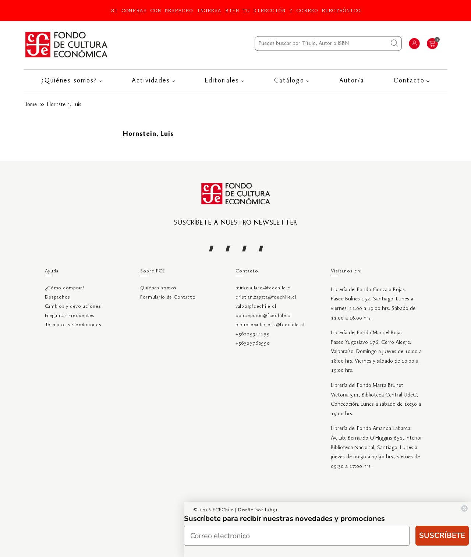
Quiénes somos (158, 288)
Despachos (57, 297)
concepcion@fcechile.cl (264, 315)
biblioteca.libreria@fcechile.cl (270, 325)
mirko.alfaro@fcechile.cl (263, 288)
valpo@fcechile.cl (256, 306)
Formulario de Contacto (168, 297)
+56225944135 (253, 334)
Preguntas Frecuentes (70, 315)
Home (30, 104)
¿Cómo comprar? (65, 288)
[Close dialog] (464, 508)
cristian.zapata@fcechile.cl (266, 297)
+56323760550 (253, 343)
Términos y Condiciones (73, 325)
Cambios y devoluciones (73, 306)
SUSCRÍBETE (442, 535)
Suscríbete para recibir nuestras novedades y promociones (284, 518)
